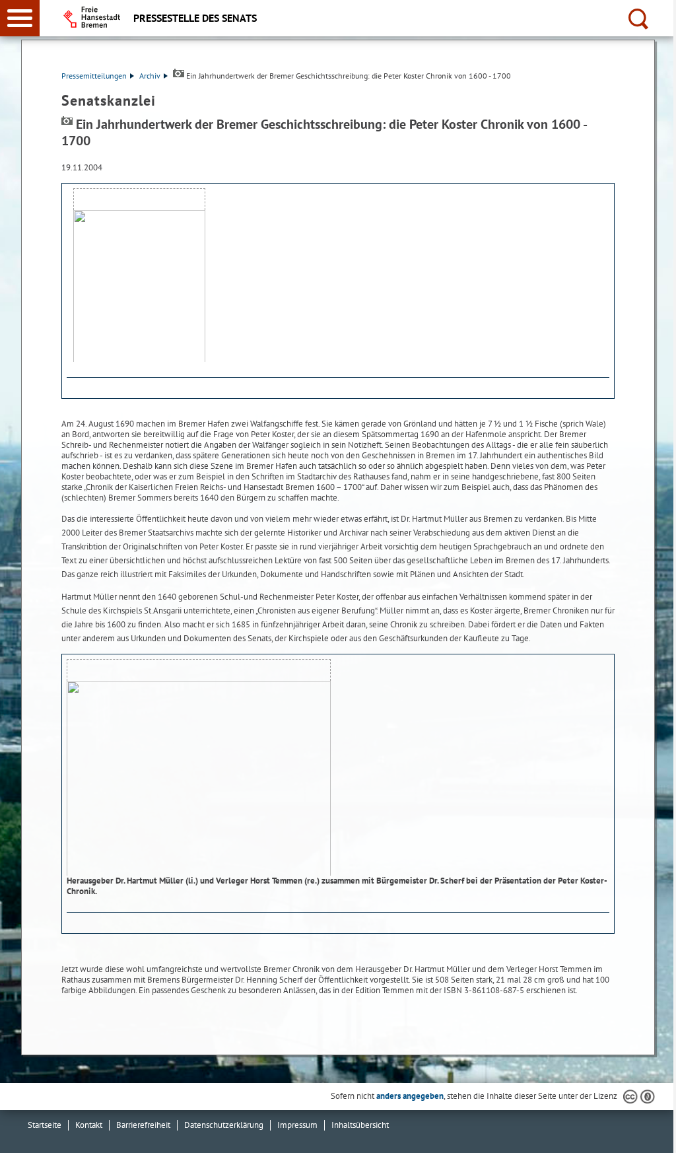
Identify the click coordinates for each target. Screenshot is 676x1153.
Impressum (297, 1125)
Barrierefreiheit (143, 1125)
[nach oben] (655, 1132)
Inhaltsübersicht (360, 1125)
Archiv (149, 76)
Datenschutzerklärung (223, 1125)
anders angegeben (410, 1095)
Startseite (44, 1125)
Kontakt (88, 1125)
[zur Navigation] (20, 18)
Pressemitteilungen (94, 76)
